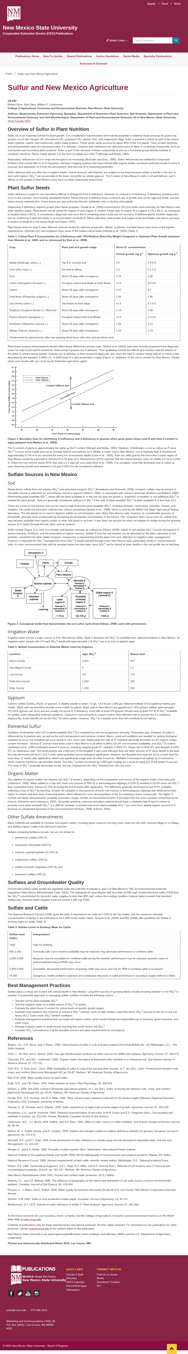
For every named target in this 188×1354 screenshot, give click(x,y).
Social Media (131, 56)
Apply (151, 3)
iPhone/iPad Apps (76, 1285)
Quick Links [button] (117, 40)
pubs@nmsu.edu (39, 1228)
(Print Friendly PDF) (19, 121)
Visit (165, 3)
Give (177, 3)
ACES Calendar (75, 1282)
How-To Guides (53, 56)
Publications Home (27, 56)
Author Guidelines (107, 56)
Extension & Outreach (93, 63)
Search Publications (79, 56)
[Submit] (176, 40)
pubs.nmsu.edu (32, 1219)
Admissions (72, 1289)
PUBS (9, 73)
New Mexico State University (40, 28)
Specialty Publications (158, 56)
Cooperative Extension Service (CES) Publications (38, 33)
